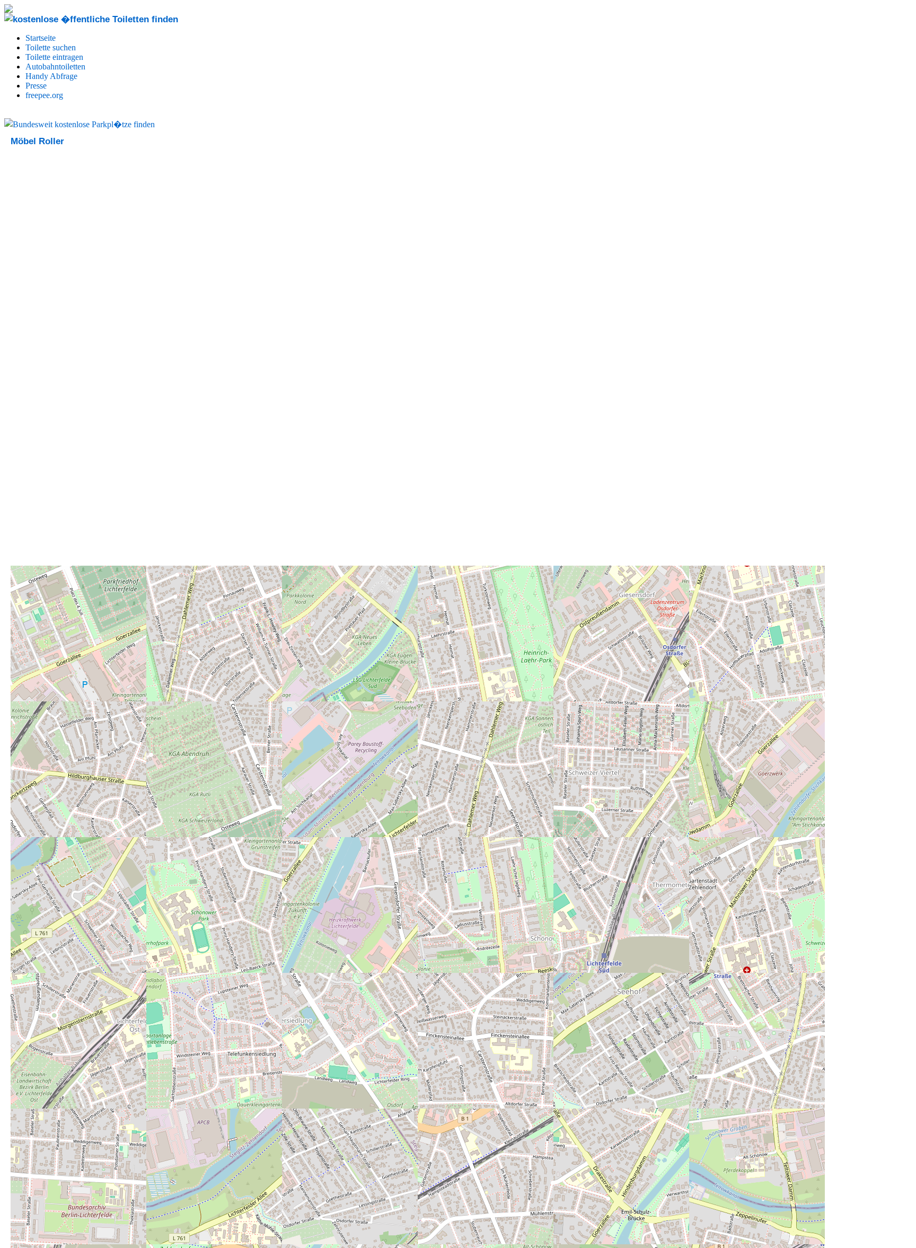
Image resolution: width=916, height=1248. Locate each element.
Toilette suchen (50, 47)
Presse (36, 85)
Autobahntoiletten (55, 66)
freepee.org (44, 95)
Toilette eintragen (54, 56)
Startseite (40, 37)
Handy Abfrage (51, 76)
